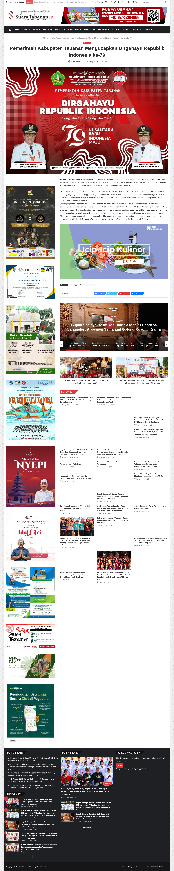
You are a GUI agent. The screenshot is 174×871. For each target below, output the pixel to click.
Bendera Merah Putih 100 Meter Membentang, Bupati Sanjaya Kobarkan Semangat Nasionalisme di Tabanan (113, 452)
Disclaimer (145, 867)
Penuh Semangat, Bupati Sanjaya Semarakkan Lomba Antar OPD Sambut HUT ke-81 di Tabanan (112, 496)
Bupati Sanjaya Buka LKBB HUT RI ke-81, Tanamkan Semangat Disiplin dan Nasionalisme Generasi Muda (76, 452)
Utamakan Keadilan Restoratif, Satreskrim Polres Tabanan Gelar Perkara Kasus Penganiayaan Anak (114, 400)
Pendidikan (89, 30)
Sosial (114, 30)
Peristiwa (59, 30)
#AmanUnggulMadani (76, 285)
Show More (87, 827)
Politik (36, 30)
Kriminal (135, 30)
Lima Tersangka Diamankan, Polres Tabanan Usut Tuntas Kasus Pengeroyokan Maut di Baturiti (148, 464)
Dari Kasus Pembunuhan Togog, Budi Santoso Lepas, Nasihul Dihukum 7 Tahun (75, 508)
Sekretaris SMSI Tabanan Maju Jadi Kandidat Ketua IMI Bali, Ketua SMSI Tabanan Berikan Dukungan (148, 432)
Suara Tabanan (76, 62)
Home (46, 38)
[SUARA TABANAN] (32, 15)
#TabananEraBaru (90, 285)
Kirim (120, 765)
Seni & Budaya (74, 30)
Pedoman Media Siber (159, 867)
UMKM (124, 30)
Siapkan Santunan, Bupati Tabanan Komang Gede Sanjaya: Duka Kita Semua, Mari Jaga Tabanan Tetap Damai (76, 476)
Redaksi (124, 867)
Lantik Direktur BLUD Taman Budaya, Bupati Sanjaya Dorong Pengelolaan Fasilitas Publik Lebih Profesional (73, 2)
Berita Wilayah (21, 30)
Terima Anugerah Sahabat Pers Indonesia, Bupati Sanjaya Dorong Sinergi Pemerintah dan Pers (74, 575)
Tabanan (65, 38)
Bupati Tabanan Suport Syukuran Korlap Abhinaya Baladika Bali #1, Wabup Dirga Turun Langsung (76, 400)
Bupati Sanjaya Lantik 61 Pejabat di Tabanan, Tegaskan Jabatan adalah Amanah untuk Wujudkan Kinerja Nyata (39, 847)
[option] (114, 327)
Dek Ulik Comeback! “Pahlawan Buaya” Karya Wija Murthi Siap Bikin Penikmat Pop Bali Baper (113, 520)
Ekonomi (47, 30)
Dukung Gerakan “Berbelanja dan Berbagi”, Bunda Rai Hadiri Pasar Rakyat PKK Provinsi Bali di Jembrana (150, 420)
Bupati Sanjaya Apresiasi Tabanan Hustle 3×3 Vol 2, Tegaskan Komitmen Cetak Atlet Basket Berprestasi (151, 540)
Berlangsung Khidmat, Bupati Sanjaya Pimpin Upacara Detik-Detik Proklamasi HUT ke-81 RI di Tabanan (38, 801)
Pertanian (102, 30)
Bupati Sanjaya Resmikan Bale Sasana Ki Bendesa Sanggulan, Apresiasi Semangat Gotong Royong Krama (37, 824)
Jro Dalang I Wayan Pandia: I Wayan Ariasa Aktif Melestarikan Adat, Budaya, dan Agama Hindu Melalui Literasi (113, 508)
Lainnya (147, 30)
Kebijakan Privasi (134, 867)
